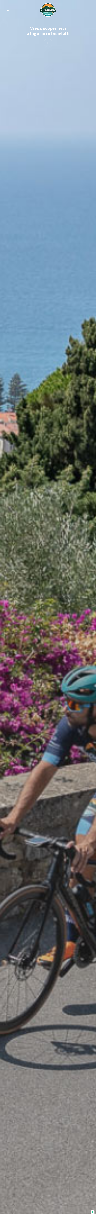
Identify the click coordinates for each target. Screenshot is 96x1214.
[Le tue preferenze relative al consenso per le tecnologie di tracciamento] (92, 1212)
